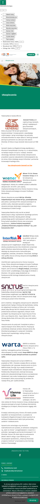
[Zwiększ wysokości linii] (20, 46)
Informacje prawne (7, 480)
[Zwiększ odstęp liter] (19, 48)
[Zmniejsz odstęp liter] (16, 48)
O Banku (4, 475)
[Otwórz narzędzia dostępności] (3, 2)
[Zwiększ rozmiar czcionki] (17, 44)
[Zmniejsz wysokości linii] (18, 46)
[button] (38, 54)
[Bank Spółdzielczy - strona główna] (8, 54)
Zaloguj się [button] (31, 54)
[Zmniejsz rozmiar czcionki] (14, 44)
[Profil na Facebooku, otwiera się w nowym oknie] (20, 455)
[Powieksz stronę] (22, 42)
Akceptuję (32, 500)
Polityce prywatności (20, 497)
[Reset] (1, 10)
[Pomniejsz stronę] (20, 42)
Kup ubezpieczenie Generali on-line (20, 165)
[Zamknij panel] (5, 10)
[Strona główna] (2, 60)
